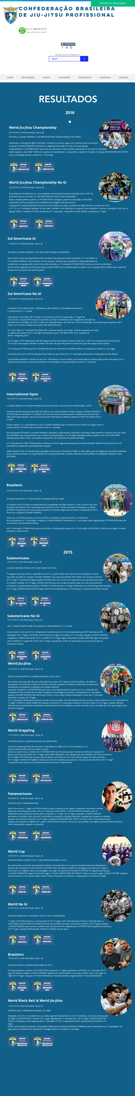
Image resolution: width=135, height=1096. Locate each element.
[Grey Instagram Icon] (71, 47)
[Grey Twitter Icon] (66, 47)
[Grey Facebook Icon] (62, 47)
